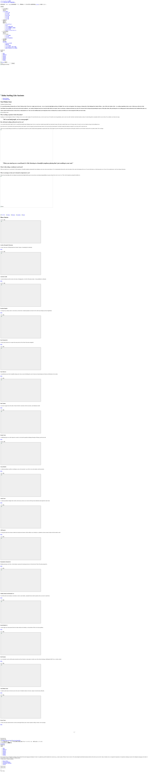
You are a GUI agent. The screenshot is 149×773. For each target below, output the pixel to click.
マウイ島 (7, 17)
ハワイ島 (7, 18)
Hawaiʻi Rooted (6, 98)
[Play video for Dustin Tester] (20, 422)
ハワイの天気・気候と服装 (10, 46)
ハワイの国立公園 (9, 26)
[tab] (74, 2)
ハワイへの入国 (8, 43)
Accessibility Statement (7, 763)
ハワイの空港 (8, 45)
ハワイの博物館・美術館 (10, 27)
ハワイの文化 (5, 31)
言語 (1, 51)
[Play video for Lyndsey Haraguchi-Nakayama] (20, 231)
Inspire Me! (2, 743)
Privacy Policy (5, 760)
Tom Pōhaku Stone (6, 99)
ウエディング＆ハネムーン (10, 30)
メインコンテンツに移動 (5, 1)
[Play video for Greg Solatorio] (20, 453)
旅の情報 (4, 39)
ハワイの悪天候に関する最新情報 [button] (7, 2)
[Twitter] (8, 214)
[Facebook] (2, 214)
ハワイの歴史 (8, 35)
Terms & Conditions (6, 762)
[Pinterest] (13, 214)
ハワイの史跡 (8, 28)
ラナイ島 (7, 16)
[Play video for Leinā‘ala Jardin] (20, 263)
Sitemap (4, 764)
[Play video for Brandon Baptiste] (20, 295)
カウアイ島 (7, 12)
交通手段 (7, 44)
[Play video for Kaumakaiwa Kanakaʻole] (20, 548)
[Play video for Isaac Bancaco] (20, 358)
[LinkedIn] (18, 214)
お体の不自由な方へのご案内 (11, 47)
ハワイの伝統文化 (9, 37)
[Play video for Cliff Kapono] (20, 517)
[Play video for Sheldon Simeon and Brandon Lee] (20, 580)
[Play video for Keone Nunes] (20, 707)
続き (1, 249)
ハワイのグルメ (8, 24)
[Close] (15, 2)
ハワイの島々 (5, 8)
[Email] (23, 214)
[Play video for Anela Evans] (20, 485)
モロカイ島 (7, 15)
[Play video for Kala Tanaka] (20, 390)
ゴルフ (6, 25)
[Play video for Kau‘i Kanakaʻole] (20, 327)
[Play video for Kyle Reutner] (20, 643)
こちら (37, 4)
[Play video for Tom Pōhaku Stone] (20, 675)
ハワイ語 (7, 36)
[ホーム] (2, 62)
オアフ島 (7, 13)
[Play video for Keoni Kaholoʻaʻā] (20, 612)
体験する (4, 20)
